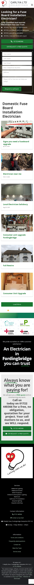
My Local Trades (17, 576)
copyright (29, 573)
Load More (17, 304)
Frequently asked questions (17, 541)
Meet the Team (17, 548)
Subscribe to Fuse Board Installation (8, 310)
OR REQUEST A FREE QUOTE (17, 47)
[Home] (14, 4)
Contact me (17, 544)
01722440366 (18, 41)
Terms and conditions (17, 538)
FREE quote (21, 395)
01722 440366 (18, 428)
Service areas (17, 551)
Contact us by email (18, 518)
